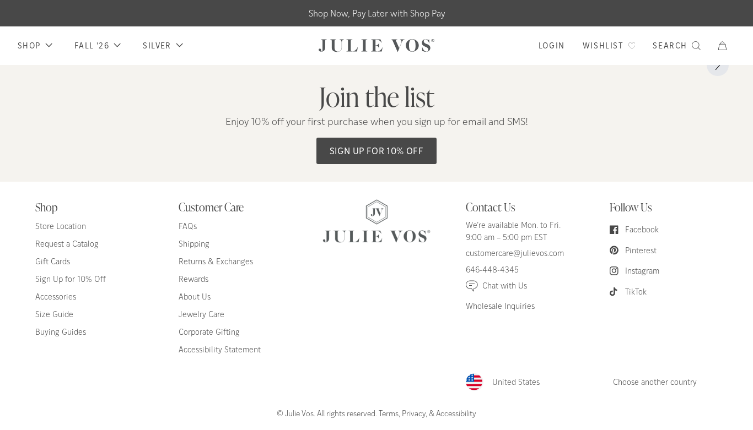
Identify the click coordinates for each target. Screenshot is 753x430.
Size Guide (54, 314)
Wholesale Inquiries (500, 306)
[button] (726, 45)
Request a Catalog (67, 243)
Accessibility (456, 413)
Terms (389, 413)
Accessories (55, 296)
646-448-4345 (492, 269)
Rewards (193, 279)
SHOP (29, 45)
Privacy (414, 413)
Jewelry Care (201, 314)
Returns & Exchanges (216, 261)
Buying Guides (60, 331)
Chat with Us (504, 285)
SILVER (157, 45)
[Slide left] (35, 65)
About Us (195, 296)
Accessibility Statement (220, 349)
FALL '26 (91, 45)
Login (552, 45)
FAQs (188, 226)
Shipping (194, 243)
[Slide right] (718, 65)
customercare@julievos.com (515, 253)
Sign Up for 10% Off (377, 150)
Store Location (60, 226)
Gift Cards (52, 261)
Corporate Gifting (209, 331)
